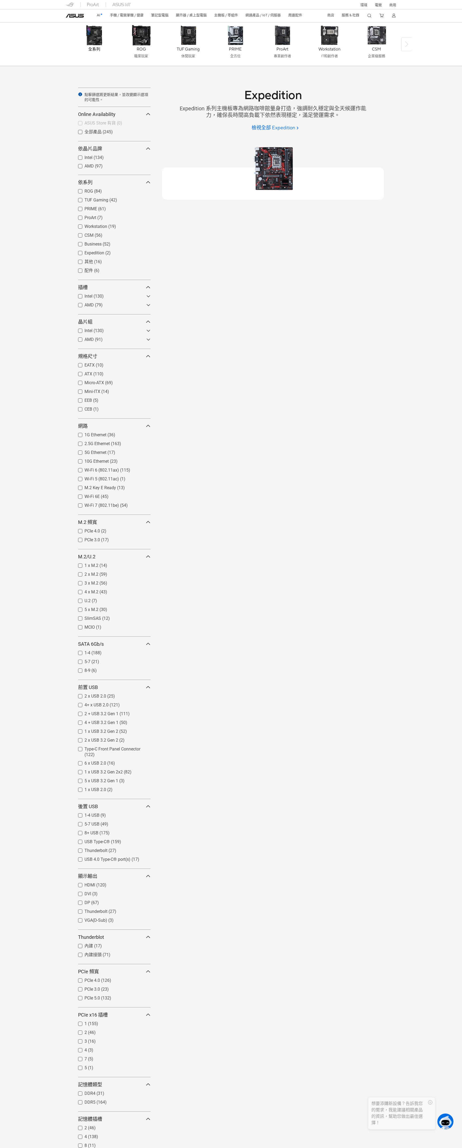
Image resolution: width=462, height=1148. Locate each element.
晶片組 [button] (85, 322)
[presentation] (80, 94)
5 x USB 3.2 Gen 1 (95, 779)
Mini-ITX (86, 390)
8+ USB (85, 831)
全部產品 (86, 131)
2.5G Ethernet (90, 442)
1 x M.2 (85, 564)
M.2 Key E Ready (94, 486)
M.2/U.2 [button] (86, 556)
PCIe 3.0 (86, 538)
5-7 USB (85, 822)
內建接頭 (86, 954)
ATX (82, 372)
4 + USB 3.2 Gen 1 (95, 721)
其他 (82, 261)
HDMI (83, 883)
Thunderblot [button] (91, 937)
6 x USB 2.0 (89, 761)
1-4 (81, 651)
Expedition (88, 251)
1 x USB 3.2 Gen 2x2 (97, 770)
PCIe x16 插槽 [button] (93, 1015)
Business (86, 242)
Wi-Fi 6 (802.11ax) (95, 468)
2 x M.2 (85, 572)
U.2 (81, 599)
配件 (82, 270)
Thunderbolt (89, 849)
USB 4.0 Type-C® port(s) (101, 858)
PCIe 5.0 (86, 996)
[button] (378, 4)
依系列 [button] (85, 182)
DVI (81, 892)
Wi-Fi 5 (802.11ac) (95, 477)
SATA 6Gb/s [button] (91, 644)
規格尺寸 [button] (87, 356)
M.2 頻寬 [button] (87, 522)
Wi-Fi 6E (85, 495)
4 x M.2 (85, 590)
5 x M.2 (85, 608)
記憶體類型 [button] (90, 1084)
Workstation (89, 225)
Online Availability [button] (97, 114)
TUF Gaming (90, 198)
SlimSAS (86, 617)
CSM (82, 233)
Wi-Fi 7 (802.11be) (95, 504)
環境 (363, 5)
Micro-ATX (88, 381)
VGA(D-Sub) (89, 918)
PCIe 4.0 (86, 529)
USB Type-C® (90, 840)
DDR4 (83, 1092)
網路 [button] (83, 426)
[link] (75, 16)
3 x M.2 (85, 581)
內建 (82, 945)
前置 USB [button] (88, 687)
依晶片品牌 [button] (90, 148)
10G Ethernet (90, 459)
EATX (83, 363)
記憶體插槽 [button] (90, 1119)
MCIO (83, 625)
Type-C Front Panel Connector (106, 747)
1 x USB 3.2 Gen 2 (95, 730)
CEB (82, 407)
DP (81, 901)
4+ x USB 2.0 (90, 703)
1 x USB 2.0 (89, 788)
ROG (82, 189)
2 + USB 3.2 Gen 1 (95, 712)
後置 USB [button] (88, 806)
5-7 (81, 660)
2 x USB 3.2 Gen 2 (95, 738)
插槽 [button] (83, 287)
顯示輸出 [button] (87, 876)
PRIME (84, 207)
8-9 (81, 669)
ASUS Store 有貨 (93, 122)
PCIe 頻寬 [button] (88, 971)
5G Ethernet (89, 451)
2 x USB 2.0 (89, 694)
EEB (82, 399)
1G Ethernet (89, 433)
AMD (82, 164)
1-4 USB (85, 813)
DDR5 (83, 1100)
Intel (82, 156)
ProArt (84, 216)
